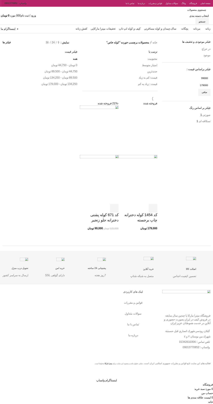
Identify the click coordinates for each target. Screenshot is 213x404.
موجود (206, 55)
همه (75, 58)
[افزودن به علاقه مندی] (126, 208)
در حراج (206, 48)
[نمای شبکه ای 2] (37, 42)
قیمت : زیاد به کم (147, 84)
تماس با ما (133, 324)
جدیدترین (152, 71)
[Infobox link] (191, 270)
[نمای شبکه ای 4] (25, 42)
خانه (155, 42)
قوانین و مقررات (133, 302)
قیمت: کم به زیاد (148, 77)
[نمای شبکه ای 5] (19, 42)
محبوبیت (152, 58)
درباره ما (133, 335)
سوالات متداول (133, 313)
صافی (204, 92)
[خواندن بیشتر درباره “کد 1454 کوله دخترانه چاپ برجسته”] (153, 208)
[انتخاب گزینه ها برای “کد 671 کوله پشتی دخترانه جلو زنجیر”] (114, 208)
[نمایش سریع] (144, 208)
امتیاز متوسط (149, 65)
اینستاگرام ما (8, 28)
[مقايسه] (135, 208)
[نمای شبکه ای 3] (31, 42)
